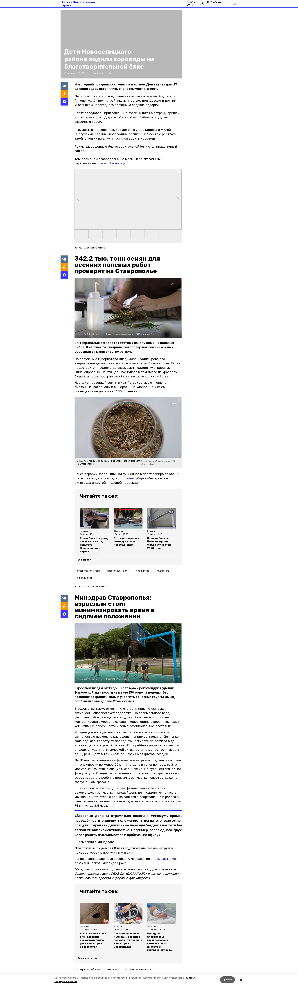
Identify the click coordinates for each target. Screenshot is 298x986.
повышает (160, 859)
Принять (227, 979)
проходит (127, 478)
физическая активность (138, 969)
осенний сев (142, 571)
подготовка (163, 571)
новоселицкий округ (118, 571)
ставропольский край (88, 571)
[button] (128, 199)
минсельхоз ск (84, 578)
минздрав (112, 969)
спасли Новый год (111, 163)
